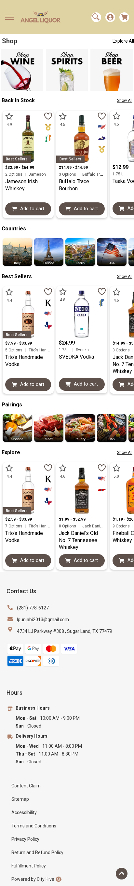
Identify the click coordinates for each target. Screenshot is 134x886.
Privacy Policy (25, 839)
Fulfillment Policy (28, 865)
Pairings (12, 405)
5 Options (14, 350)
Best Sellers (17, 276)
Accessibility (24, 812)
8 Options (68, 526)
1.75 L (118, 174)
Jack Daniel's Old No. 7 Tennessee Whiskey (78, 540)
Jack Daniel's (94, 526)
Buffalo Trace (94, 174)
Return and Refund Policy (37, 852)
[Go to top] (121, 873)
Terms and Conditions (33, 825)
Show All (124, 100)
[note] (48, 127)
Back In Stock (18, 100)
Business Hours (33, 708)
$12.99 (120, 167)
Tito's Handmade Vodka (50, 350)
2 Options (14, 174)
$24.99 (67, 343)
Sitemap (20, 799)
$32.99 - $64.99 (19, 167)
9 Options (122, 526)
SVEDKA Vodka (76, 357)
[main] (56, 41)
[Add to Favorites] (48, 116)
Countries (14, 228)
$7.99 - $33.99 (18, 343)
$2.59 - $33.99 (18, 519)
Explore (11, 452)
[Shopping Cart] (124, 17)
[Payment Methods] (42, 655)
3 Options (68, 174)
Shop (9, 41)
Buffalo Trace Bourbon (74, 185)
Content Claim (26, 785)
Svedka (82, 350)
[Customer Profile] (110, 17)
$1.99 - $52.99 (72, 519)
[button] (9, 17)
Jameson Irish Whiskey (21, 185)
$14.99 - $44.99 (73, 167)
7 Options (14, 526)
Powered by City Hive (32, 879)
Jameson (37, 174)
